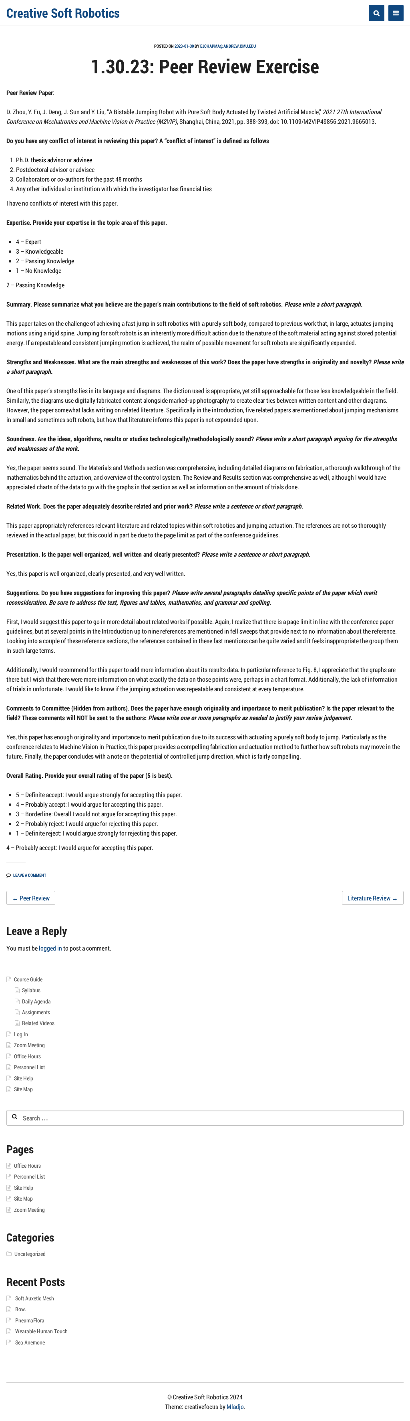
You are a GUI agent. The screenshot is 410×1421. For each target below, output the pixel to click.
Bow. (20, 1309)
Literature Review (373, 898)
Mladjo (235, 1406)
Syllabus (31, 990)
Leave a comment (29, 875)
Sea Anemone (30, 1342)
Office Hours (27, 1056)
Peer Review (31, 898)
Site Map (23, 1089)
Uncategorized (30, 1254)
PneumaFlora (29, 1320)
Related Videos (38, 1023)
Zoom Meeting (29, 1045)
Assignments (36, 1012)
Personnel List (29, 1067)
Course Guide (28, 979)
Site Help (23, 1078)
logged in (50, 948)
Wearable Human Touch (41, 1331)
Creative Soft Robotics (63, 12)
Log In (21, 1034)
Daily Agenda (36, 1001)
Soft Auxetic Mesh (34, 1298)
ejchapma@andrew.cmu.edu (228, 46)
